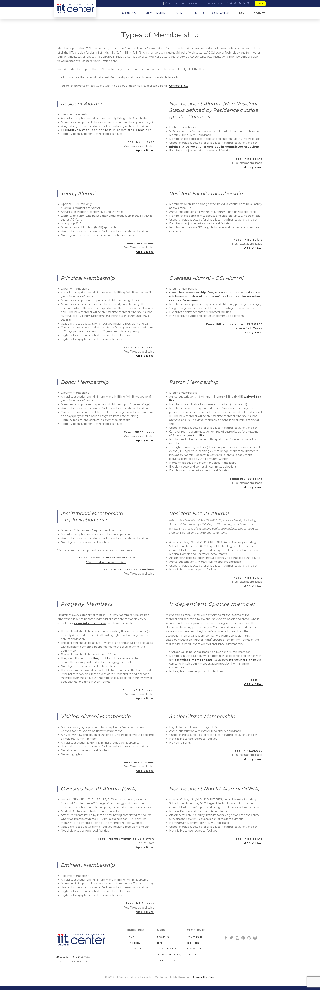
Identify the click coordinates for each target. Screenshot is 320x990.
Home (130, 937)
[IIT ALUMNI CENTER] (75, 8)
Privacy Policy (166, 948)
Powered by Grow (203, 977)
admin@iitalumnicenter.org (75, 961)
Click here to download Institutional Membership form (106, 557)
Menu (199, 13)
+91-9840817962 (81, 956)
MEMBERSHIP (155, 13)
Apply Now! (145, 150)
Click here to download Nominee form (106, 562)
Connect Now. (178, 85)
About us (129, 13)
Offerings (193, 942)
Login (260, 3)
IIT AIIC (160, 942)
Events (180, 13)
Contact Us (221, 13)
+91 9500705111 (62, 956)
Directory (133, 942)
